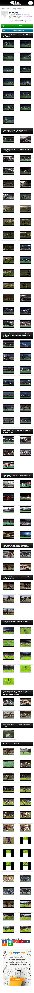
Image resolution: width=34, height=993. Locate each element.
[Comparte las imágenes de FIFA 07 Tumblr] (27, 941)
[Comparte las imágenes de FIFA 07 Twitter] (10, 941)
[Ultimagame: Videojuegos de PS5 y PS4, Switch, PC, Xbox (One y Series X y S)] (15, 3)
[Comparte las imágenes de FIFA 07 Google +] (16, 941)
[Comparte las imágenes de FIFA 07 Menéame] (4, 944)
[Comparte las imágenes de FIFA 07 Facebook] (4, 941)
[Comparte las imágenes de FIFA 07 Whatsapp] (10, 944)
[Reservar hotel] (17, 967)
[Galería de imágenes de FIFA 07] (8, 45)
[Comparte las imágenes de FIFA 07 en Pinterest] (22, 941)
